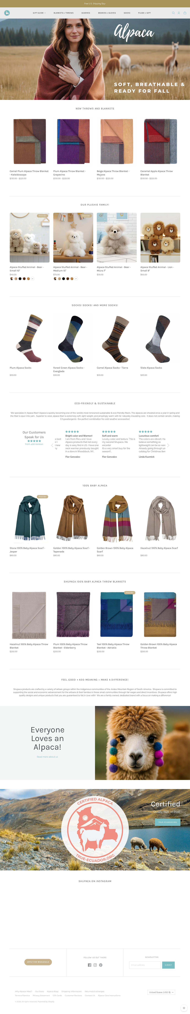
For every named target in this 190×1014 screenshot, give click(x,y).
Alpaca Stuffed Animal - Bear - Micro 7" (114, 269)
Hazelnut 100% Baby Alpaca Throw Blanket (29, 646)
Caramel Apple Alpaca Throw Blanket (156, 173)
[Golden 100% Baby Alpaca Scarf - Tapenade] (73, 518)
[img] (34, 441)
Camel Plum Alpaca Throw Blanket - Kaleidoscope (29, 173)
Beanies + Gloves (107, 13)
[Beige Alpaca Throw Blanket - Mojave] (117, 142)
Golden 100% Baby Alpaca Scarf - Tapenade (71, 550)
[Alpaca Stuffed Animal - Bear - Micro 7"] (117, 238)
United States (160, 992)
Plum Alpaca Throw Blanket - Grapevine (69, 173)
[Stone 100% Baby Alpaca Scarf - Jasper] (30, 518)
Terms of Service (22, 995)
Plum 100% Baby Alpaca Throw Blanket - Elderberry (70, 646)
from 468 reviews (34, 444)
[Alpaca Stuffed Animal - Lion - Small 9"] (160, 238)
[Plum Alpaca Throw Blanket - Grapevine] (73, 142)
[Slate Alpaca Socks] (160, 338)
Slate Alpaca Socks (151, 367)
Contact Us (90, 995)
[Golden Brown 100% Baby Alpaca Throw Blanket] (160, 614)
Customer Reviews (73, 995)
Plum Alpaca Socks (20, 367)
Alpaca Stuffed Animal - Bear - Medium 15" (70, 269)
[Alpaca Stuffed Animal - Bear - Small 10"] (30, 238)
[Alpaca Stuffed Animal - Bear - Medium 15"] (73, 238)
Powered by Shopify (46, 1002)
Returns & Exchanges (94, 991)
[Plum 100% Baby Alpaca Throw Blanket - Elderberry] (73, 614)
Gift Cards (57, 995)
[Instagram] (95, 965)
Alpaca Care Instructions (109, 995)
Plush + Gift (144, 13)
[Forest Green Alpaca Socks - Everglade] (73, 338)
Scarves (86, 13)
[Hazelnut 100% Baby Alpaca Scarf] (160, 518)
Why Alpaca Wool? (23, 991)
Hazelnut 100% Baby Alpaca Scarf (159, 548)
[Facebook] (89, 965)
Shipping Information (71, 991)
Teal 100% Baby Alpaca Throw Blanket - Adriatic (113, 646)
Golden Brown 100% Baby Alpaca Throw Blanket (158, 646)
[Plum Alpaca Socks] (30, 338)
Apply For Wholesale (38, 962)
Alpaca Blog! (53, 991)
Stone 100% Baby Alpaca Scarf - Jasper (27, 550)
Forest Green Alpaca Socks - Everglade (68, 369)
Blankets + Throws (63, 13)
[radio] (11, 278)
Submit (168, 965)
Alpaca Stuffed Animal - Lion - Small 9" (157, 269)
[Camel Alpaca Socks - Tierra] (117, 338)
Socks (127, 13)
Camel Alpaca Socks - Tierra (112, 367)
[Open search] (173, 13)
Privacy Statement (41, 995)
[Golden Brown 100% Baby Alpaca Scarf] (117, 518)
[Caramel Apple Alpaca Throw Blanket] (160, 142)
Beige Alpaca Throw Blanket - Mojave (113, 173)
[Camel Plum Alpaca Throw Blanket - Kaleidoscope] (30, 142)
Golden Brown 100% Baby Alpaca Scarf (115, 550)
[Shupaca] (7, 13)
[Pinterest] (100, 965)
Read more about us (47, 756)
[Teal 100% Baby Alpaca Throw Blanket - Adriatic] (117, 614)
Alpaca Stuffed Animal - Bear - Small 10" (27, 269)
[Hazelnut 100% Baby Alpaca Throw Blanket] (30, 614)
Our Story (39, 991)
